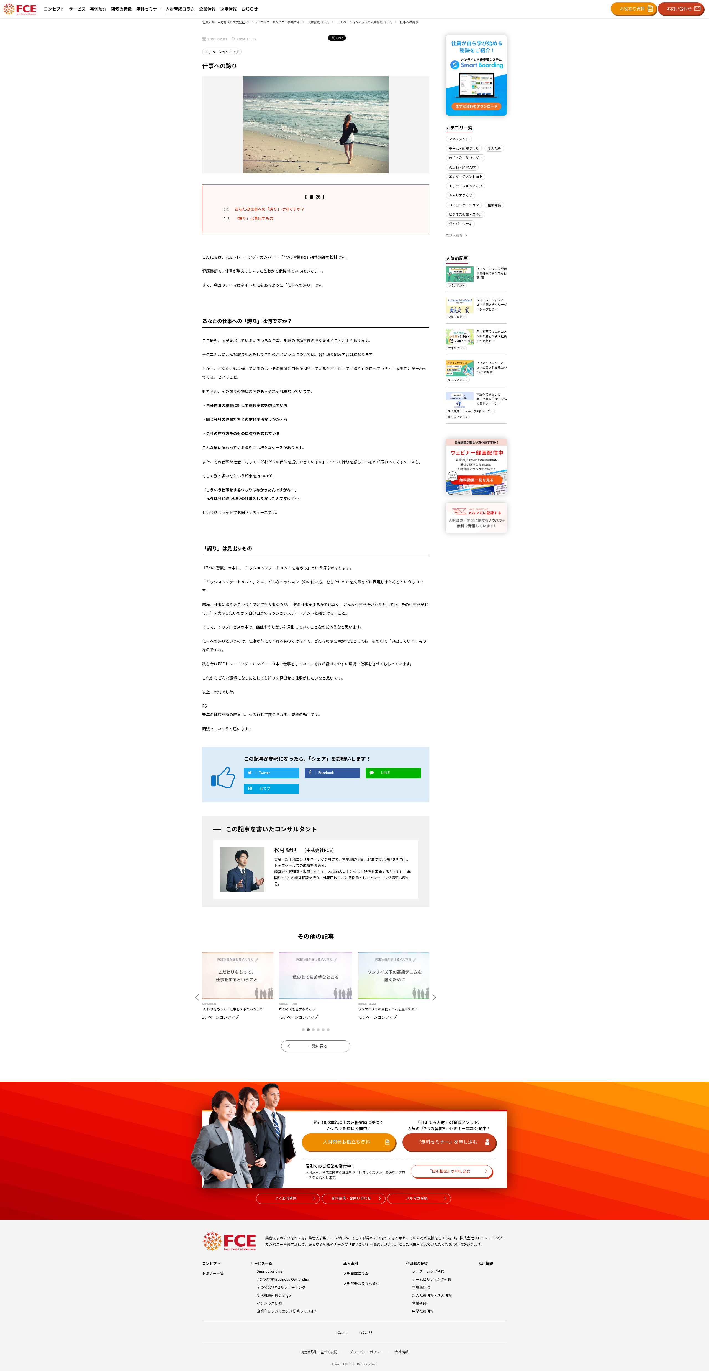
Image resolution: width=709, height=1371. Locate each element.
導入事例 (350, 1263)
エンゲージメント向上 (465, 176)
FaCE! (363, 1332)
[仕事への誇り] (271, 790)
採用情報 (486, 1263)
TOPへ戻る (454, 235)
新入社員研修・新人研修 (432, 1295)
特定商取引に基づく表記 (319, 1351)
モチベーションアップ (465, 186)
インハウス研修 (269, 1303)
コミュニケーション (464, 204)
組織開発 (494, 204)
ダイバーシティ (460, 223)
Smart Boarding (269, 1271)
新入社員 (494, 148)
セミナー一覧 (213, 1273)
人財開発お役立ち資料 (361, 1283)
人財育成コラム (356, 1273)
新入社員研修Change (274, 1295)
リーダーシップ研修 (428, 1271)
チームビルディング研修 (431, 1279)
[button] (303, 1029)
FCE (339, 1332)
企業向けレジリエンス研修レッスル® (287, 1311)
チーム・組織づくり (464, 148)
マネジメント (459, 138)
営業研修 (419, 1303)
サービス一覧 (261, 1263)
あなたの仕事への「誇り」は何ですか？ (269, 209)
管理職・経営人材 (462, 167)
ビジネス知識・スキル (465, 214)
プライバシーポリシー (366, 1351)
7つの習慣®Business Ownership (283, 1279)
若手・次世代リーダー (465, 157)
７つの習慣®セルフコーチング (281, 1287)
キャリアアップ (460, 195)
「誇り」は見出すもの (254, 218)
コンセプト (211, 1263)
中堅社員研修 (423, 1311)
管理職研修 (421, 1287)
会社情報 (401, 1351)
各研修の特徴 (417, 1263)
